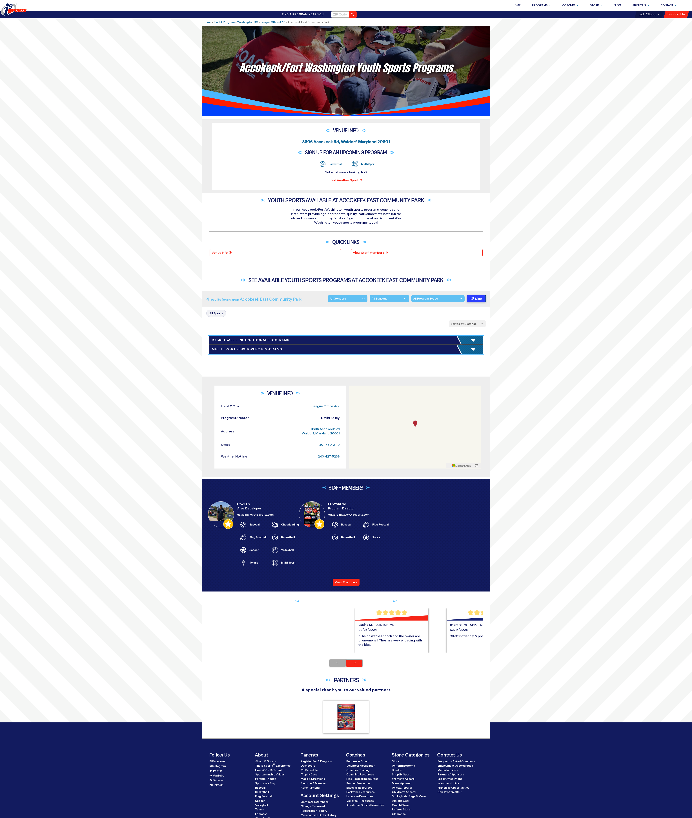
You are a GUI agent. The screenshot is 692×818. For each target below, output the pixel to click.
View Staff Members (368, 253)
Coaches (569, 5)
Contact (667, 5)
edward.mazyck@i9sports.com (348, 618)
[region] (415, 530)
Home (517, 5)
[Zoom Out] (354, 498)
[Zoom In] (354, 493)
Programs (540, 5)
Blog (617, 5)
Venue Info (220, 253)
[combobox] (450, 323)
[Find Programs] (353, 14)
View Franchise (346, 686)
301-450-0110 (329, 549)
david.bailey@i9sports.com (255, 618)
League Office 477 (273, 22)
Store (594, 5)
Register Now (440, 366)
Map (478, 299)
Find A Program (224, 22)
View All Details (441, 379)
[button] (451, 379)
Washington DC (247, 22)
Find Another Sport (344, 180)
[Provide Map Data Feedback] (476, 569)
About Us (639, 5)
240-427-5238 (329, 560)
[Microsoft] (462, 569)
